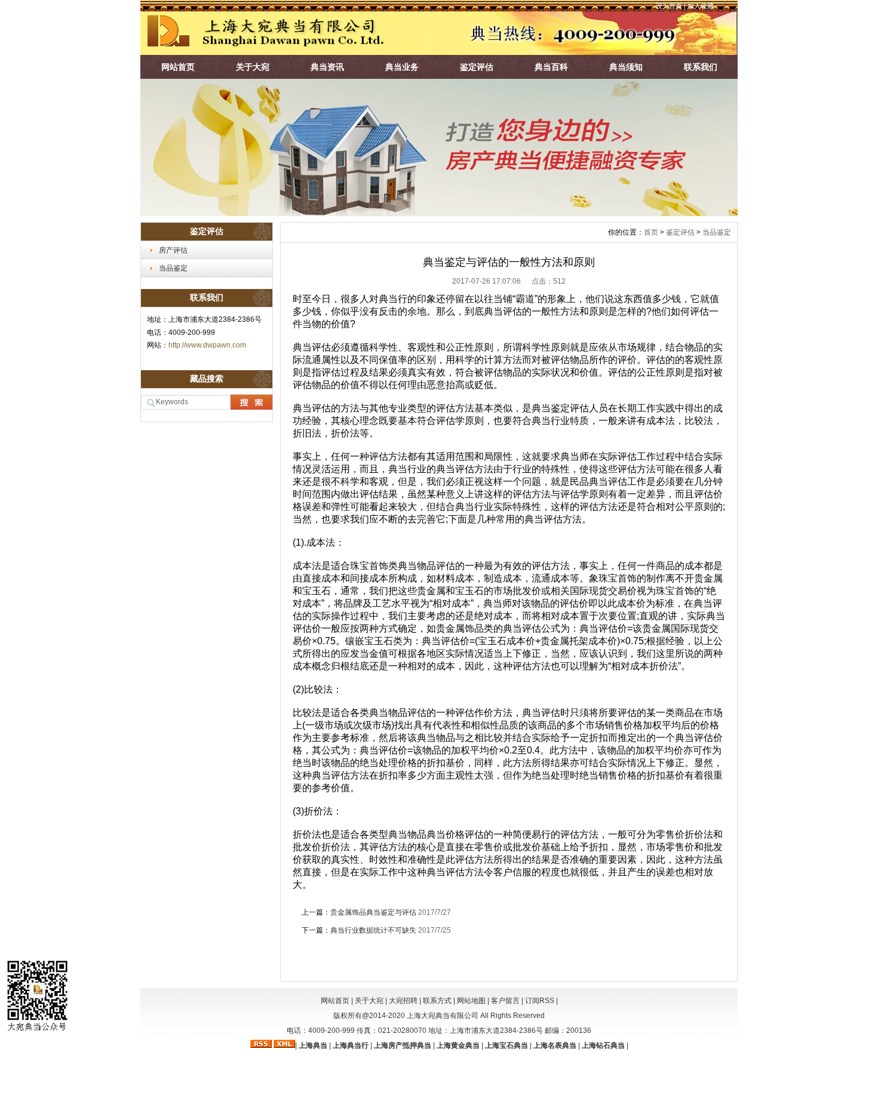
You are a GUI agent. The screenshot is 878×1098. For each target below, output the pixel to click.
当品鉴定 (173, 268)
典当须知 (626, 67)
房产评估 (173, 250)
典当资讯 (327, 67)
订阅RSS (539, 1000)
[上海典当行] (439, 213)
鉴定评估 (476, 67)
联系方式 (437, 1000)
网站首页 (178, 67)
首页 (651, 232)
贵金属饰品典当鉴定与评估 (374, 912)
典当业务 (402, 67)
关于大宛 (252, 67)
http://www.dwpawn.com (207, 345)
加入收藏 (700, 6)
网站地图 (471, 1000)
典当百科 (551, 67)
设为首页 (669, 6)
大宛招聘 (403, 1000)
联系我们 (700, 67)
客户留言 (505, 1000)
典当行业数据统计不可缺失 (374, 930)
